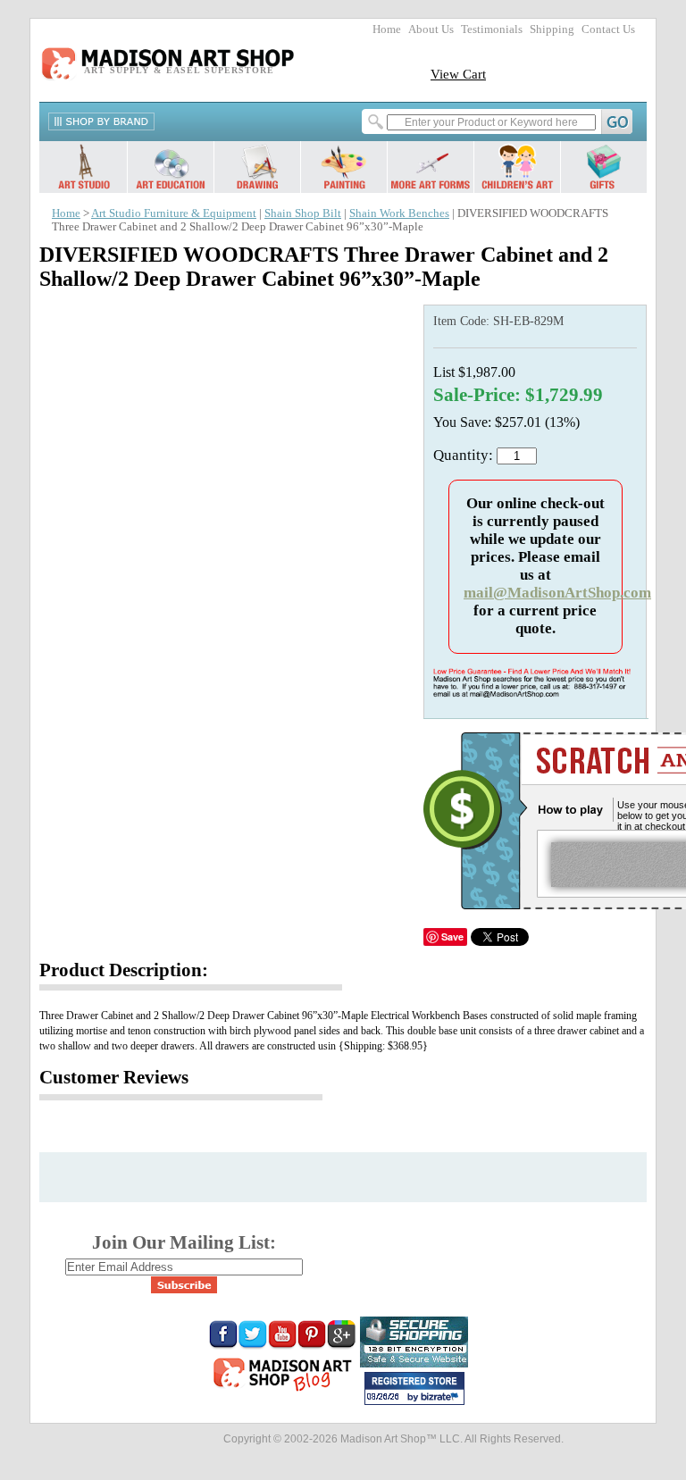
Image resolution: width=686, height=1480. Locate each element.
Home (386, 29)
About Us (431, 29)
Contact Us (608, 29)
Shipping (552, 29)
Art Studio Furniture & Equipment (173, 213)
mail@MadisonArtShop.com (557, 592)
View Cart (458, 73)
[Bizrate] (442, 1398)
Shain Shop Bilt (302, 213)
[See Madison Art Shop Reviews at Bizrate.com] (414, 1388)
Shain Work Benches (399, 213)
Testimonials (492, 29)
